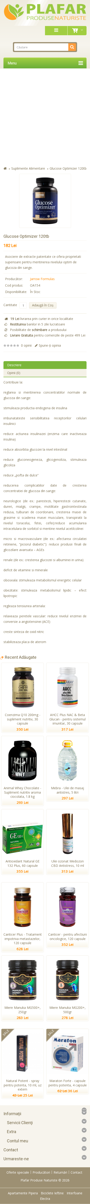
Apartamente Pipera (23, 1193)
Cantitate (10, 305)
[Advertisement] (45, 118)
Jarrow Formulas (42, 279)
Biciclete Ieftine (52, 1193)
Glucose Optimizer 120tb (68, 168)
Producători (41, 1172)
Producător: (14, 279)
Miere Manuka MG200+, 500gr (67, 1009)
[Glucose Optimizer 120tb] (45, 201)
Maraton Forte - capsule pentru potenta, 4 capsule (67, 1083)
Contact (76, 1172)
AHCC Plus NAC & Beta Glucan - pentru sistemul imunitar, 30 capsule (67, 719)
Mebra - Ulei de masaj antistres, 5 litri (67, 790)
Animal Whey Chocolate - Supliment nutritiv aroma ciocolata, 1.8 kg (22, 792)
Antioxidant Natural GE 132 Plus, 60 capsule (22, 863)
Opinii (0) (13, 373)
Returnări (60, 1172)
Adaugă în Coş (43, 305)
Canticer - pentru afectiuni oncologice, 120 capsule (67, 936)
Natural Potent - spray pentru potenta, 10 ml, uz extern (23, 1085)
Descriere (14, 365)
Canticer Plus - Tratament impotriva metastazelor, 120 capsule (22, 938)
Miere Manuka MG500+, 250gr (22, 1009)
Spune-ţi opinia (50, 345)
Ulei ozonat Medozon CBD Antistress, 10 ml (67, 863)
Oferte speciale (17, 1172)
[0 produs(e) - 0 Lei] (76, 30)
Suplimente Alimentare (28, 168)
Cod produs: (14, 285)
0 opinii (26, 345)
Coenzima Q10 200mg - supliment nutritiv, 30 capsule (22, 719)
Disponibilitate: (16, 292)
